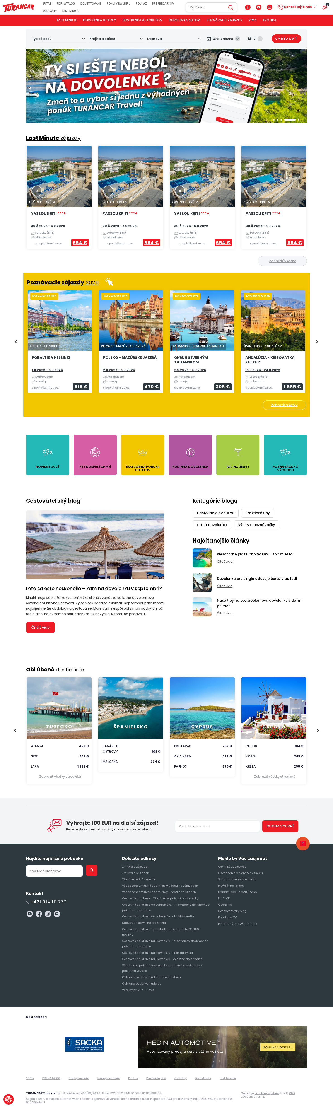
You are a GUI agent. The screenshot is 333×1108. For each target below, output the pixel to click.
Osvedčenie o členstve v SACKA (240, 873)
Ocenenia (225, 905)
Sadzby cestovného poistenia (144, 923)
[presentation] (15, 342)
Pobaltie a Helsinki (51, 357)
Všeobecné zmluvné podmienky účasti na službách (159, 892)
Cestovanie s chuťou (215, 513)
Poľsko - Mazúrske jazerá (130, 357)
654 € (80, 242)
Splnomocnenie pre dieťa (237, 879)
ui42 (261, 1096)
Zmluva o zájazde (134, 867)
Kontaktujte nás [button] (298, 7)
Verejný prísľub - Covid (138, 990)
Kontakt (34, 893)
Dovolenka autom (184, 20)
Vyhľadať (286, 38)
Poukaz (141, 3)
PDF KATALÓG (66, 3)
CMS (292, 1093)
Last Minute (70, 11)
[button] (274, 120)
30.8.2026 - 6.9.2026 (48, 226)
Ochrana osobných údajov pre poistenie (151, 977)
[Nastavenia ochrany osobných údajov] (8, 1099)
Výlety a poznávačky (256, 524)
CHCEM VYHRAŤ (280, 826)
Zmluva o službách (135, 873)
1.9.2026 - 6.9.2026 (47, 370)
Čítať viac (40, 627)
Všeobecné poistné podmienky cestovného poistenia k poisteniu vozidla (162, 968)
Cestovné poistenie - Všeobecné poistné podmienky (160, 898)
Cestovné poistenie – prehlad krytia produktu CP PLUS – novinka (161, 932)
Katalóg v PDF (227, 917)
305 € (223, 387)
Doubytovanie (90, 3)
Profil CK (224, 898)
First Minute (203, 1078)
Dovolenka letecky (99, 20)
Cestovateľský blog (53, 501)
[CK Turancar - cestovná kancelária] (18, 7)
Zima (253, 20)
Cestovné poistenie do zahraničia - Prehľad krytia (158, 916)
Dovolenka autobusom (142, 20)
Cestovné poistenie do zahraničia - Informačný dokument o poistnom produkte (166, 907)
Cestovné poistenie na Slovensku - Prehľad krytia (157, 953)
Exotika (269, 20)
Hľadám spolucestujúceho (237, 892)
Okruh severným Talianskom (191, 360)
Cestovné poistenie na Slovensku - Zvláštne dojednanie (162, 959)
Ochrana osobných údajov (141, 983)
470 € (152, 387)
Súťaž (47, 3)
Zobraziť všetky (282, 261)
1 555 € (292, 387)
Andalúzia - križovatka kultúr (270, 360)
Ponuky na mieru (118, 3)
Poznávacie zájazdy (224, 20)
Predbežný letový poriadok (237, 924)
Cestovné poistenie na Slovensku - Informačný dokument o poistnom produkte (165, 943)
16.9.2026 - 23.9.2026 (262, 370)
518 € (81, 387)
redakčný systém (267, 1093)
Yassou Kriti (48, 213)
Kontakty (50, 11)
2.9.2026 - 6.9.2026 (119, 370)
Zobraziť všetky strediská (60, 776)
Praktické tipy (258, 513)
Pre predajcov (163, 3)
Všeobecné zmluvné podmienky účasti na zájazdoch (160, 886)
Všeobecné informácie (138, 879)
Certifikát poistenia (232, 867)
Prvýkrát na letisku (231, 886)
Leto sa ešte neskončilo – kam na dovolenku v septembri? (94, 588)
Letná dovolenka (212, 524)
